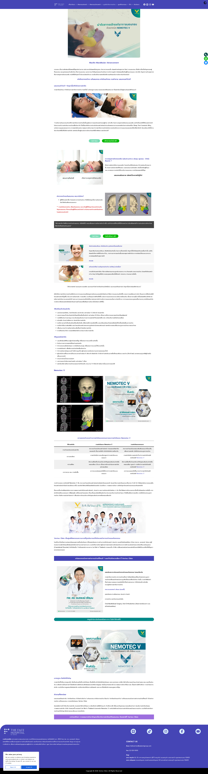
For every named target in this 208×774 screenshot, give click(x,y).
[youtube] (198, 731)
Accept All (29, 767)
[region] (21, 761)
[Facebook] (144, 4)
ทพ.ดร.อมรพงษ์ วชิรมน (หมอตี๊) (115, 589)
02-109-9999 (133, 750)
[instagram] (165, 731)
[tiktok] (149, 731)
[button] (76, 4)
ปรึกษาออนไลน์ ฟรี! (110, 141)
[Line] (147, 4)
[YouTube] (153, 4)
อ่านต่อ (91, 279)
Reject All (13, 767)
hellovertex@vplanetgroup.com (140, 746)
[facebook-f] (182, 731)
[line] (133, 731)
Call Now (94, 141)
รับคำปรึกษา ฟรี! (110, 236)
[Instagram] (150, 4)
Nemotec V (140, 458)
